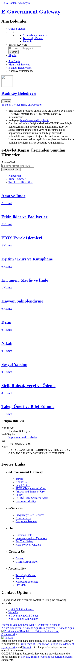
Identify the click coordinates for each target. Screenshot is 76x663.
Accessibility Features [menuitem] (35, 35)
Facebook (18, 624)
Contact (20, 558)
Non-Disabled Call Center (23, 618)
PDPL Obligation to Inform (31, 488)
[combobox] (24, 48)
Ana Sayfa (24, 2)
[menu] (41, 36)
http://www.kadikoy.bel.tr (34, 120)
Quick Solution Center (21, 609)
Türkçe (20, 478)
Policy (19, 494)
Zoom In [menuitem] (27, 41)
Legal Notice (23, 485)
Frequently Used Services (30, 514)
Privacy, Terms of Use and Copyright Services (46, 656)
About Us (21, 481)
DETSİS (32, 497)
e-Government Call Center (23, 615)
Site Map (21, 584)
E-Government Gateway (30, 11)
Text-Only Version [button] (26, 575)
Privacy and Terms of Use (30, 491)
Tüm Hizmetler (16, 178)
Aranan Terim (9, 162)
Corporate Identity (26, 501)
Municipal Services (19, 64)
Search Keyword (17, 44)
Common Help (24, 535)
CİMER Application (27, 561)
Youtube (24, 627)
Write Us (13, 612)
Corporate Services (26, 521)
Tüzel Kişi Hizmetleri (20, 182)
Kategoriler (14, 175)
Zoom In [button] (20, 578)
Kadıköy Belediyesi (18, 93)
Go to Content (9, 2)
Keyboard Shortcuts (27, 581)
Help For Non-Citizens (28, 544)
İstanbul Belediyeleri (19, 67)
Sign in (12, 55)
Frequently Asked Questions (31, 538)
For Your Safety (24, 541)
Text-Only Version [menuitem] (33, 38)
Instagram (57, 627)
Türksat (26, 647)
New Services (23, 518)
